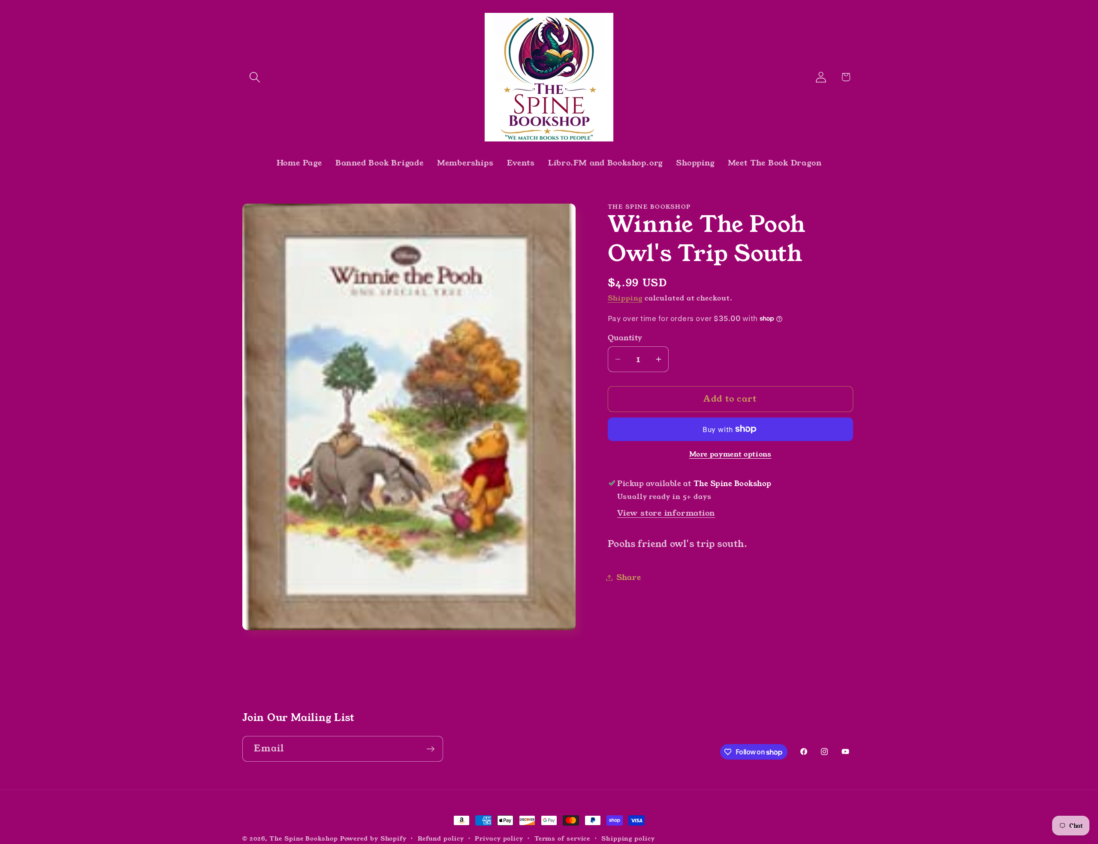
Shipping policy (628, 838)
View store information (666, 513)
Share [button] (628, 577)
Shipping (625, 298)
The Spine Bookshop (303, 838)
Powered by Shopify (373, 838)
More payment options (730, 454)
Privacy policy (499, 838)
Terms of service (562, 838)
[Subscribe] (430, 749)
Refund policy (441, 838)
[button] (254, 77)
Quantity (625, 337)
